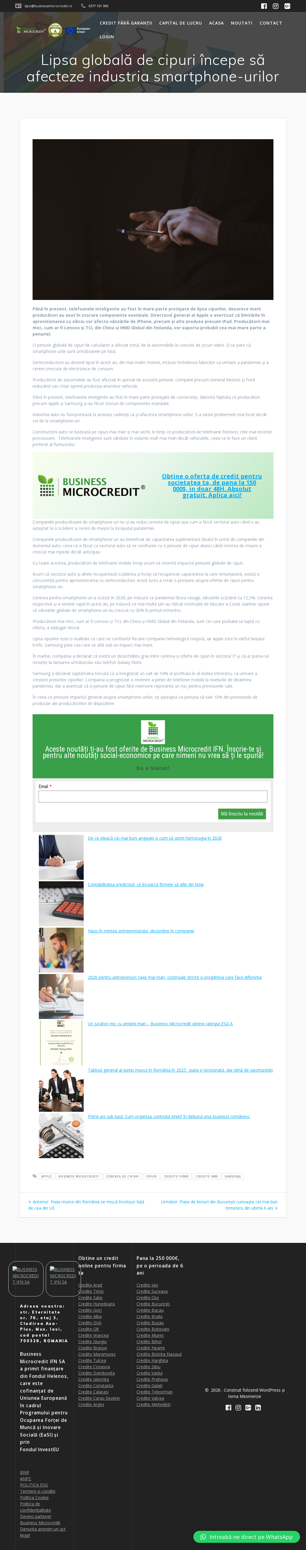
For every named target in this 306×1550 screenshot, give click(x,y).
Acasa (216, 23)
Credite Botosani (153, 1329)
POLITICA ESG (34, 1485)
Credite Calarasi (93, 1392)
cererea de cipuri (122, 1176)
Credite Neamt (151, 1348)
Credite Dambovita (96, 1373)
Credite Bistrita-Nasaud (159, 1354)
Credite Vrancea (93, 1335)
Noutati (242, 23)
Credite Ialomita (93, 1379)
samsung (232, 1176)
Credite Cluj (148, 1297)
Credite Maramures (97, 1354)
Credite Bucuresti (153, 1304)
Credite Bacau (150, 1310)
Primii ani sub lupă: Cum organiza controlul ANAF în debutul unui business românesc (169, 1116)
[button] (246, 1537)
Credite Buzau (150, 1322)
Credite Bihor (149, 1341)
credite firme (176, 1176)
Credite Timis (91, 1291)
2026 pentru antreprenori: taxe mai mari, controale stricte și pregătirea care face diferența (175, 977)
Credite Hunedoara (96, 1304)
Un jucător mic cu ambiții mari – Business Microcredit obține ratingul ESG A (160, 1023)
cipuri (151, 1176)
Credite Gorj (90, 1310)
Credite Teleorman (155, 1392)
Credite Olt (88, 1329)
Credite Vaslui (150, 1373)
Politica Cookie (34, 1497)
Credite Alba (90, 1316)
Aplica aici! (224, 495)
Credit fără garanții (126, 23)
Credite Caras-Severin (99, 1398)
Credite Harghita (152, 1360)
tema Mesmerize (244, 1396)
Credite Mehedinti (154, 1404)
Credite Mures (150, 1335)
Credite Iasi (147, 1285)
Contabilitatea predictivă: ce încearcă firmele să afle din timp (146, 884)
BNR (24, 1472)
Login (107, 37)
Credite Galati (150, 1385)
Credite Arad (90, 1285)
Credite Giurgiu (92, 1341)
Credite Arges (91, 1404)
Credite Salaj (90, 1297)
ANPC (25, 1478)
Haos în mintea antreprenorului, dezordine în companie (141, 931)
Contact (271, 23)
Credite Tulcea (92, 1360)
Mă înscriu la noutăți (242, 813)
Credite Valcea (150, 1398)
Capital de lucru (180, 23)
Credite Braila (150, 1316)
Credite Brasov (92, 1348)
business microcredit (79, 1176)
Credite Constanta (95, 1385)
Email (43, 786)
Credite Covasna (94, 1366)
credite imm (207, 1176)
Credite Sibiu (148, 1366)
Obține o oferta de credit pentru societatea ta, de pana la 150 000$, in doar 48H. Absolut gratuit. (212, 485)
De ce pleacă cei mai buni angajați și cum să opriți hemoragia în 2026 (155, 838)
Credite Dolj (89, 1322)
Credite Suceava (152, 1291)
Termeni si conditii (37, 1491)
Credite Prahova (152, 1379)
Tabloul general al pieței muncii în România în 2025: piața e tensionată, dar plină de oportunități (180, 1070)
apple (46, 1176)
